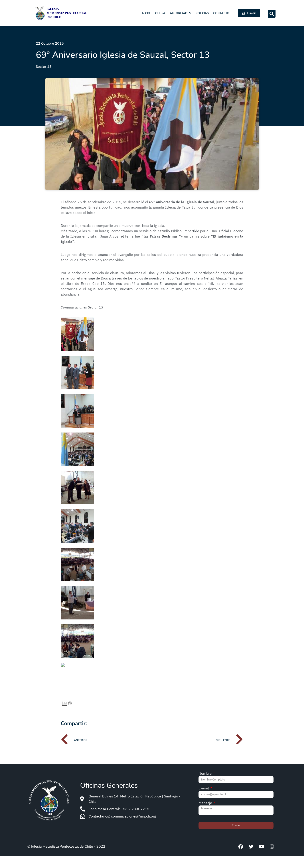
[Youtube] (261, 846)
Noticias (202, 13)
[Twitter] (251, 846)
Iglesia (159, 13)
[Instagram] (272, 846)
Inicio (146, 13)
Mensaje (206, 803)
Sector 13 (44, 66)
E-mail (204, 789)
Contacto (221, 13)
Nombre (206, 774)
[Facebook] (240, 846)
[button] (272, 14)
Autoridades (180, 13)
